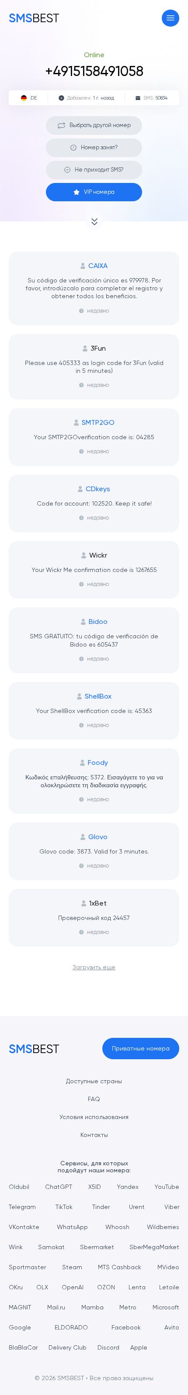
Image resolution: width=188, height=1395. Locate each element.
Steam (72, 1267)
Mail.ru (56, 1307)
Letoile (169, 1287)
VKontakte (24, 1226)
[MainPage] (34, 17)
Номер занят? (99, 147)
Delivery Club (68, 1347)
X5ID (94, 1186)
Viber (171, 1206)
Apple (138, 1347)
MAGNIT (20, 1307)
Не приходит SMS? (99, 169)
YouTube (166, 1186)
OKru (16, 1287)
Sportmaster (27, 1267)
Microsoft (166, 1307)
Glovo (98, 837)
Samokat (51, 1246)
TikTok (64, 1206)
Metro (127, 1307)
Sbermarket (97, 1246)
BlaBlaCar (23, 1347)
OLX (42, 1287)
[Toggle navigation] (171, 18)
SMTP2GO (98, 423)
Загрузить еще (94, 967)
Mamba (92, 1307)
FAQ (94, 1098)
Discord (108, 1347)
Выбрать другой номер (100, 125)
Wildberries (163, 1226)
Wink (16, 1246)
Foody (98, 763)
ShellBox (98, 696)
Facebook (126, 1327)
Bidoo (98, 622)
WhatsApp (72, 1226)
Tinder (101, 1206)
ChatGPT (58, 1186)
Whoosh (117, 1226)
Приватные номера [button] (141, 1048)
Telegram (22, 1206)
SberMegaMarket (154, 1246)
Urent (137, 1206)
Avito (171, 1327)
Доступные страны (94, 1081)
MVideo (168, 1267)
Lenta (137, 1287)
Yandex (128, 1186)
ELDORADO (71, 1327)
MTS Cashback (119, 1267)
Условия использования (94, 1116)
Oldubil (19, 1186)
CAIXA (98, 266)
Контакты (94, 1134)
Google (20, 1327)
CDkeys (98, 489)
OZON (106, 1287)
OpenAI (73, 1287)
